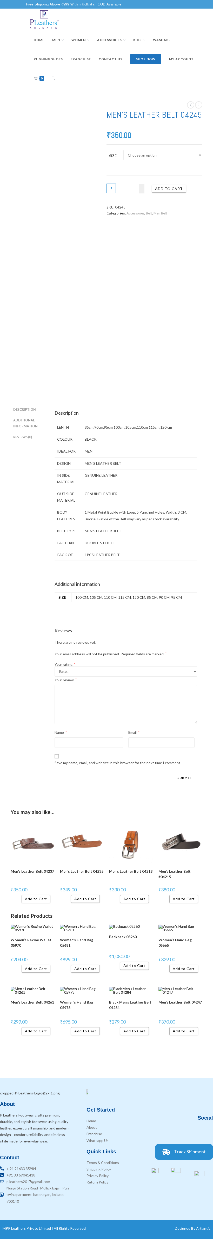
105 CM (96, 597)
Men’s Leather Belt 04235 (81, 871)
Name (61, 732)
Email (133, 732)
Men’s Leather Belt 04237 (32, 871)
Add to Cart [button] (36, 899)
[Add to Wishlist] (142, 189)
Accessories (135, 213)
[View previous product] (190, 105)
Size (113, 155)
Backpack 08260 (123, 936)
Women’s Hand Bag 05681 (76, 942)
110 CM (110, 597)
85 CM (152, 597)
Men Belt (160, 213)
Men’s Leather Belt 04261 (32, 1002)
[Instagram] (192, 1132)
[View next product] (198, 105)
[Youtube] (206, 1132)
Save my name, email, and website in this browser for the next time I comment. (118, 763)
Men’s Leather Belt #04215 (174, 874)
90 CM (164, 597)
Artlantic (203, 1228)
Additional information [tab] (25, 423)
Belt (149, 213)
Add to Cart (85, 899)
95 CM (176, 597)
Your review (66, 680)
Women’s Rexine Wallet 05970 (31, 942)
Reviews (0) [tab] (22, 437)
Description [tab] (24, 410)
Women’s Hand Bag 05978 (76, 1005)
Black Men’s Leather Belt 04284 (130, 1005)
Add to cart (169, 188)
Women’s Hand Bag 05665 (175, 942)
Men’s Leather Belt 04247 (180, 1002)
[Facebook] (177, 1132)
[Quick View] (19, 899)
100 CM (81, 597)
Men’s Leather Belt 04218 (130, 871)
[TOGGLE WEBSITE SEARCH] (53, 78)
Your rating (65, 664)
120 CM (138, 597)
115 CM (124, 597)
